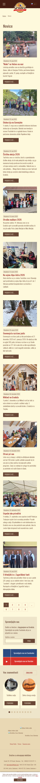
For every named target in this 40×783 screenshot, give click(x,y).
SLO (35, 4)
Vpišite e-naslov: (10, 637)
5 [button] (20, 712)
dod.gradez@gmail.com (13, 765)
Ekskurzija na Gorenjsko (12, 122)
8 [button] (28, 712)
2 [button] (12, 712)
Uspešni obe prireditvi (12, 513)
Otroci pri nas (8, 454)
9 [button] (30, 712)
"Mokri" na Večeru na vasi (13, 64)
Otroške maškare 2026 (12, 219)
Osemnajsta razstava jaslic (14, 333)
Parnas (19, 744)
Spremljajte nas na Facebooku (24, 653)
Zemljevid (29, 673)
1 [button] (9, 712)
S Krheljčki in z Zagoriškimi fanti (16, 574)
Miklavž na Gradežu (11, 397)
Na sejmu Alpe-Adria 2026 (14, 275)
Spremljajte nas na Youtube (23, 661)
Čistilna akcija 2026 (11, 154)
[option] (11, 693)
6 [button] (22, 712)
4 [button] (17, 712)
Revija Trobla (13, 744)
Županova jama (26, 744)
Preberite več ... (10, 82)
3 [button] (14, 712)
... (31, 605)
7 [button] (25, 712)
